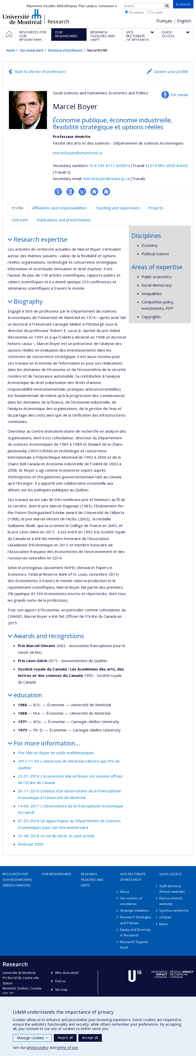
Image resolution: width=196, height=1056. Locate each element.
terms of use (67, 1047)
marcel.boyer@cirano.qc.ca (106, 178)
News (163, 924)
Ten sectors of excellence (131, 901)
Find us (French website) (170, 901)
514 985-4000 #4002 (169, 165)
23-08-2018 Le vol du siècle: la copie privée (56, 835)
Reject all (65, 1037)
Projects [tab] (155, 207)
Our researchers (31, 50)
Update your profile (170, 71)
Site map (61, 989)
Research (58, 21)
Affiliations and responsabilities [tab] (59, 207)
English (184, 21)
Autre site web (94, 192)
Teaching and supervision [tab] (117, 207)
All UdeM (156, 12)
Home (10, 50)
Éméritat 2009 (30, 844)
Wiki (82, 192)
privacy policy (37, 1047)
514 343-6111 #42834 (110, 165)
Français (164, 21)
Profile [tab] (17, 207)
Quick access (170, 874)
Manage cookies (32, 1037)
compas (165, 917)
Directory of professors (65, 50)
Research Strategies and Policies (136, 920)
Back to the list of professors (40, 71)
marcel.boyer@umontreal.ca (77, 152)
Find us (60, 981)
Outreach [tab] (20, 219)
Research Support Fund (134, 944)
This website (135, 12)
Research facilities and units (92, 879)
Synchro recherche (174, 910)
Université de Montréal (22, 16)
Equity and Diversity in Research (135, 932)
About (124, 891)
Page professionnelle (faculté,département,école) (58, 192)
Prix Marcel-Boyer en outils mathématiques (56, 752)
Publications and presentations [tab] (64, 219)
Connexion (106, 6)
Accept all (90, 1037)
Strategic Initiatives (134, 910)
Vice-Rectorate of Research (133, 877)
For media (179, 94)
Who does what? (67, 973)
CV (70, 192)
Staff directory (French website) (172, 889)
